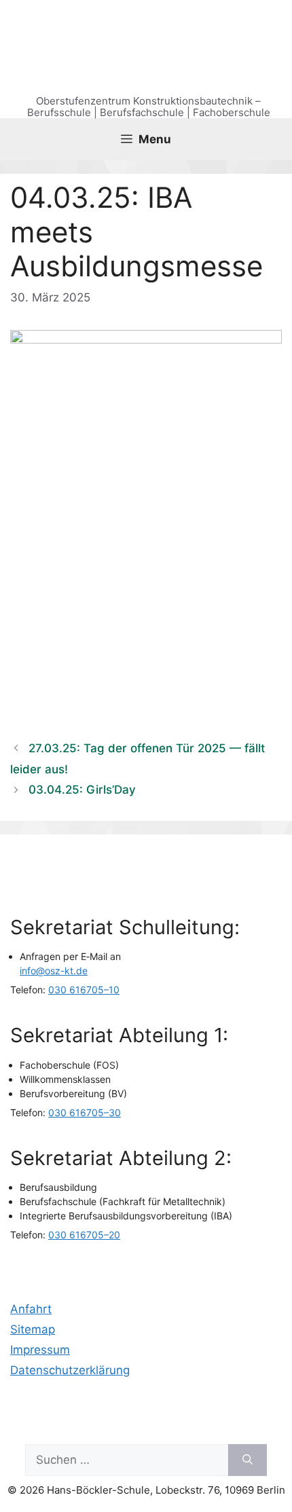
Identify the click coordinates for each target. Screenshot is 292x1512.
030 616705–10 (84, 989)
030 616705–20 (84, 1234)
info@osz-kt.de (54, 970)
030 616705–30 (84, 1112)
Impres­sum (40, 1350)
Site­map (32, 1329)
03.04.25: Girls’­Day (82, 789)
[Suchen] (247, 1460)
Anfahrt (31, 1309)
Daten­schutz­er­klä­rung (70, 1370)
